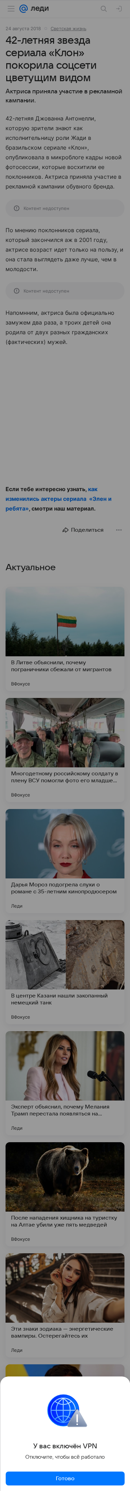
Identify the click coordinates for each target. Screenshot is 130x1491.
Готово (65, 1478)
